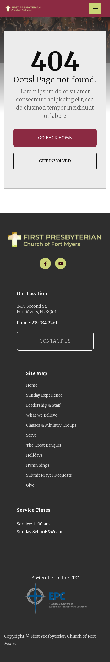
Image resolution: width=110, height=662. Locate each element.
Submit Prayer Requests (49, 475)
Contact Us (55, 341)
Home (31, 385)
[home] (23, 8)
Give (30, 485)
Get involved (55, 160)
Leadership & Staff (43, 405)
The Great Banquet (43, 445)
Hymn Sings (38, 465)
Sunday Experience (44, 395)
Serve (31, 435)
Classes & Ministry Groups (51, 425)
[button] (95, 8)
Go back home (55, 137)
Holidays (34, 455)
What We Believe (41, 415)
